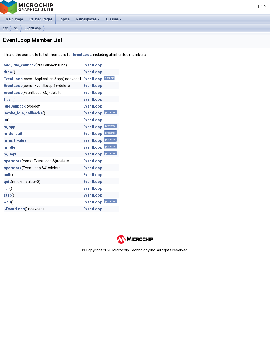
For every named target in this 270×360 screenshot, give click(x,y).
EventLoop (33, 28)
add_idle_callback (20, 65)
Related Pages (40, 19)
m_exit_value (15, 140)
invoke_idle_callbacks (23, 113)
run (6, 188)
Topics (64, 19)
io (5, 120)
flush (8, 99)
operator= (13, 161)
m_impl (10, 154)
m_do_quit (13, 134)
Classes (112, 19)
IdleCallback (15, 106)
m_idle (9, 147)
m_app (9, 127)
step (8, 195)
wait (7, 202)
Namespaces (86, 19)
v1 (16, 28)
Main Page (14, 19)
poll (7, 175)
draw (8, 72)
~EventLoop (14, 209)
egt (5, 28)
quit (7, 181)
